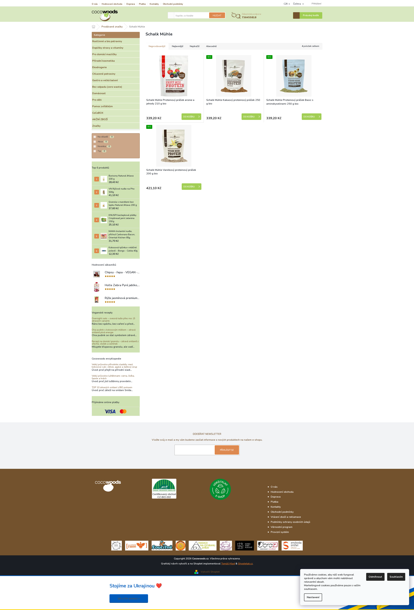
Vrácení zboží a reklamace (286, 517)
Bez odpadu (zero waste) (107, 86)
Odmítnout (375, 577)
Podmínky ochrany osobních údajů (290, 522)
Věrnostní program (281, 527)
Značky (96, 126)
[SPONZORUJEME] (180, 545)
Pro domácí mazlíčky (104, 54)
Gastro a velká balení (105, 80)
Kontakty (154, 4)
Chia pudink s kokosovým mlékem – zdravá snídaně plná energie (114, 331)
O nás (95, 4)
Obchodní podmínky (173, 4)
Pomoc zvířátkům (102, 106)
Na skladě (105, 136)
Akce (102, 141)
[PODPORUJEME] (116, 545)
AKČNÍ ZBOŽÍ (100, 119)
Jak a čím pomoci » (129, 598)
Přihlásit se (227, 449)
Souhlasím (396, 577)
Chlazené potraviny (103, 73)
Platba (142, 4)
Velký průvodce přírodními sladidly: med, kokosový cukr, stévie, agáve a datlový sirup (114, 365)
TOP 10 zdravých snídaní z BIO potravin (112, 387)
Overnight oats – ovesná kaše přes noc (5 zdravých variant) (113, 319)
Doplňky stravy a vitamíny (107, 47)
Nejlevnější (177, 46)
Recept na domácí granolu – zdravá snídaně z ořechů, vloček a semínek (115, 342)
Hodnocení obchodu (112, 4)
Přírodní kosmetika (103, 60)
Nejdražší (194, 46)
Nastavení (313, 597)
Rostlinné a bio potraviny (107, 41)
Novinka (104, 146)
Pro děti (97, 100)
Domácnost (99, 93)
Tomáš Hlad (228, 563)
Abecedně (211, 46)
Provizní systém (280, 532)
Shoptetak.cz (245, 563)
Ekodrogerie (99, 67)
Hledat (217, 15)
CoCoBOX (97, 113)
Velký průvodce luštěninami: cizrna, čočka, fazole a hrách (113, 377)
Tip (101, 151)
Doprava (130, 4)
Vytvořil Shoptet (210, 571)
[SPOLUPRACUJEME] (136, 545)
